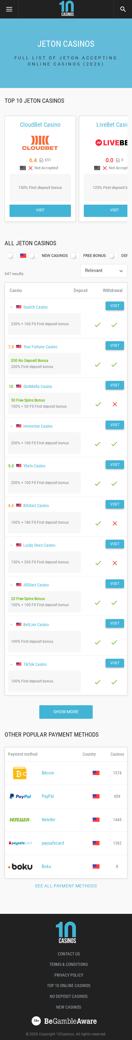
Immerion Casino (37, 426)
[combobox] (103, 271)
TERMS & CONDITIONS (68, 964)
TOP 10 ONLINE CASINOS (68, 985)
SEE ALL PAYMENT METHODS (66, 885)
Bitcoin (48, 773)
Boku (46, 866)
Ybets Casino (34, 465)
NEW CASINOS (68, 1007)
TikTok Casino (35, 664)
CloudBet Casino (40, 124)
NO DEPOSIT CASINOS (68, 996)
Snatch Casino (35, 307)
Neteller (49, 819)
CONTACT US (69, 953)
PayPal (48, 796)
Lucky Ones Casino (39, 545)
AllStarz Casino (36, 584)
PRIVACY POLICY (68, 975)
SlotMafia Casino (37, 386)
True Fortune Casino (40, 346)
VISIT (115, 306)
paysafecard (53, 843)
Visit (40, 210)
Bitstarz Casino (36, 505)
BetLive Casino (36, 624)
